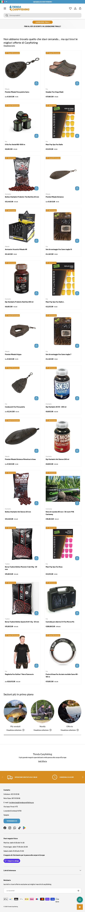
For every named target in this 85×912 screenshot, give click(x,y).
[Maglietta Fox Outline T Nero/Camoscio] (22, 651)
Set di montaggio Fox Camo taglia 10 (59, 249)
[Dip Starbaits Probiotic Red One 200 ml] (22, 279)
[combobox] (42, 15)
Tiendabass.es (12, 821)
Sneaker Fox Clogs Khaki (54, 92)
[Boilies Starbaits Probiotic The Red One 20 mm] (22, 174)
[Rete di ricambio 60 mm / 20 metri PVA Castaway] (63, 489)
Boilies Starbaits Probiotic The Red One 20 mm (22, 197)
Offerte (69, 726)
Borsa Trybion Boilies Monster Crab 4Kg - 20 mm (21, 568)
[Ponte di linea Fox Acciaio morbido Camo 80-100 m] (63, 651)
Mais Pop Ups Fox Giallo (54, 144)
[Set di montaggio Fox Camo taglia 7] (63, 331)
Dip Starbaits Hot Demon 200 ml (57, 459)
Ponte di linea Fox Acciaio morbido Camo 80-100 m (62, 675)
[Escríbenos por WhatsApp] (80, 900)
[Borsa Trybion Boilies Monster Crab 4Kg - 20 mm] (22, 544)
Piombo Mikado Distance (55, 197)
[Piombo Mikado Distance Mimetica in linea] (22, 436)
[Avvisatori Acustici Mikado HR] (22, 226)
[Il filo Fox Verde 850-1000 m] (22, 121)
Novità (42, 726)
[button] (80, 8)
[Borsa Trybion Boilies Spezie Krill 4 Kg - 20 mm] (22, 599)
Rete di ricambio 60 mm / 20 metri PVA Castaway (60, 513)
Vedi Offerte (42, 761)
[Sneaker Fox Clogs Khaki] (63, 69)
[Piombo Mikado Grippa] (22, 331)
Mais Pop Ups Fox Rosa (54, 567)
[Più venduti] (15, 711)
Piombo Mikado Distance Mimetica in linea (20, 459)
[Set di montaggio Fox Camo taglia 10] (63, 226)
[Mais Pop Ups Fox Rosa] (63, 544)
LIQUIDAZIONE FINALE (42, 22)
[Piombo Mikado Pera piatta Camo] (22, 69)
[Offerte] (69, 711)
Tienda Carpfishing (13, 906)
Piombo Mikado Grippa (13, 354)
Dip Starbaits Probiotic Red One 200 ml (19, 302)
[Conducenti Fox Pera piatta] (22, 384)
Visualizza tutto (9, 46)
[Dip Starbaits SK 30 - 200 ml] (63, 384)
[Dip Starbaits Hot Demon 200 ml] (63, 436)
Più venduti (15, 726)
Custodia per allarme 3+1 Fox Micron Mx (60, 622)
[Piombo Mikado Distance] (63, 174)
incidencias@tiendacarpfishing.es (21, 802)
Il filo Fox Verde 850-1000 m (15, 144)
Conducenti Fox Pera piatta (15, 407)
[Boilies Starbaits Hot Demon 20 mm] (22, 489)
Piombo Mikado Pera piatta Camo (17, 92)
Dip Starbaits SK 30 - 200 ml (56, 407)
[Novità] (42, 711)
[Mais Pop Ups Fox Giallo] (63, 121)
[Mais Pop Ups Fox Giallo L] (63, 279)
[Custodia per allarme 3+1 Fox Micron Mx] (63, 599)
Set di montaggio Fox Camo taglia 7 (58, 354)
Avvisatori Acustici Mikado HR (16, 249)
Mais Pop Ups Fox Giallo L (55, 302)
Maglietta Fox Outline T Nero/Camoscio (19, 674)
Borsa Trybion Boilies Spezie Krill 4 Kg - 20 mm (22, 622)
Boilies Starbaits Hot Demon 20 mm (18, 512)
